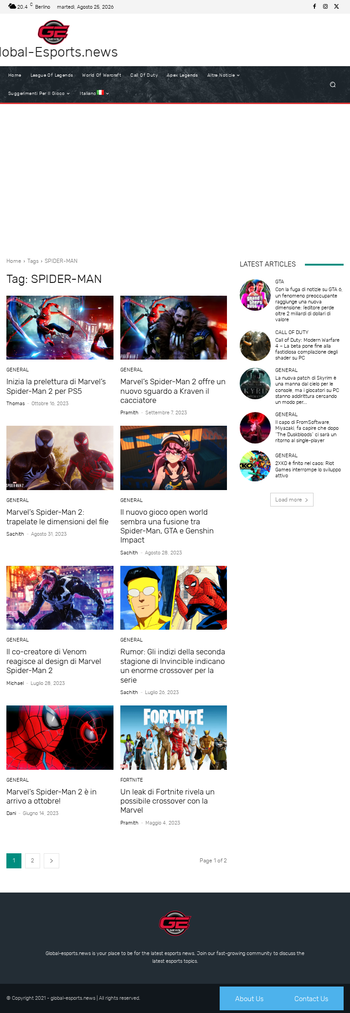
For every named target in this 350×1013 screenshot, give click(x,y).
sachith (15, 534)
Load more (288, 499)
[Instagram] (325, 6)
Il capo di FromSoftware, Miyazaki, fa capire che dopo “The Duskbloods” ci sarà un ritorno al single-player (307, 431)
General (17, 369)
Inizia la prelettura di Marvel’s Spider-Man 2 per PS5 (56, 386)
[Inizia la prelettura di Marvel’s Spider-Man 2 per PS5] (59, 328)
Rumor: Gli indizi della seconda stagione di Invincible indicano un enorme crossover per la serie (172, 665)
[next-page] (51, 860)
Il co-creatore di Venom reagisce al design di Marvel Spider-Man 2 (53, 661)
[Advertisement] (175, 177)
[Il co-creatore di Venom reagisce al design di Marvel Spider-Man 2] (59, 598)
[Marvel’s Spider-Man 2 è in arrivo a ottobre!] (59, 737)
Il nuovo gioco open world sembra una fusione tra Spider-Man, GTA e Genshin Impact (167, 525)
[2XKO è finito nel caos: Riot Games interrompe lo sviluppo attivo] (255, 465)
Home (13, 261)
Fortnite (131, 780)
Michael (15, 683)
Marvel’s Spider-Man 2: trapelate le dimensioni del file (57, 516)
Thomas (15, 404)
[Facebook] (314, 6)
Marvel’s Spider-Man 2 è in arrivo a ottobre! (51, 796)
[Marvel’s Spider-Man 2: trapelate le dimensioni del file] (59, 458)
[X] (336, 6)
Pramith (129, 413)
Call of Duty (292, 332)
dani (11, 813)
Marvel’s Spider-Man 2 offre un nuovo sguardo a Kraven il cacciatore (173, 391)
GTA (279, 281)
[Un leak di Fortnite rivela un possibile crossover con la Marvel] (173, 737)
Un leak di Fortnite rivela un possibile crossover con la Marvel (167, 801)
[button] (333, 85)
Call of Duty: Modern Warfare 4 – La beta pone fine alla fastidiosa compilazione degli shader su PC (307, 349)
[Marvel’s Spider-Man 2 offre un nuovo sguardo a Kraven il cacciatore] (173, 328)
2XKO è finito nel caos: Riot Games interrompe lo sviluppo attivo (308, 469)
